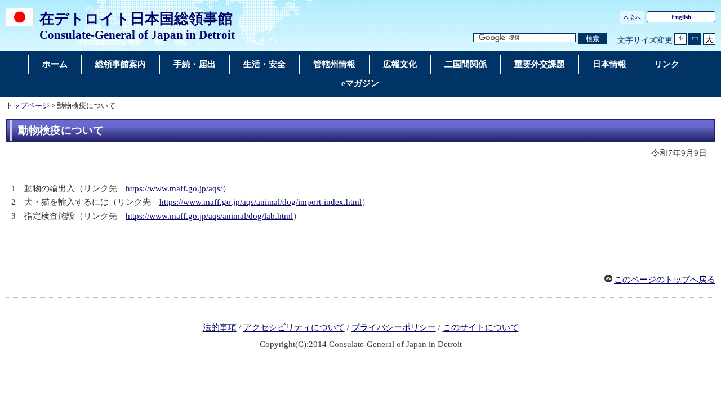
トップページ (28, 106)
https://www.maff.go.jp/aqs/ (174, 188)
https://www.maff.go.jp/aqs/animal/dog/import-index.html (260, 201)
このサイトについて (481, 327)
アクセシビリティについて (294, 327)
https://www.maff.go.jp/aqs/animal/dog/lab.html (209, 216)
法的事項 (220, 327)
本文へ (632, 17)
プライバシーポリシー (393, 327)
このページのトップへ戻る (664, 279)
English (681, 17)
